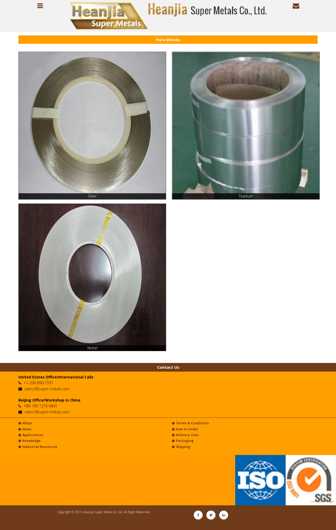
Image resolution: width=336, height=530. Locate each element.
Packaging (184, 440)
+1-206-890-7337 (38, 382)
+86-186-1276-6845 (40, 405)
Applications (32, 435)
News (27, 429)
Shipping (183, 447)
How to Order (187, 429)
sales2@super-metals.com (47, 388)
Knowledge (31, 440)
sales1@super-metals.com (47, 411)
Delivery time (187, 435)
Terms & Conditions (192, 423)
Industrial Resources (39, 447)
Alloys (27, 423)
